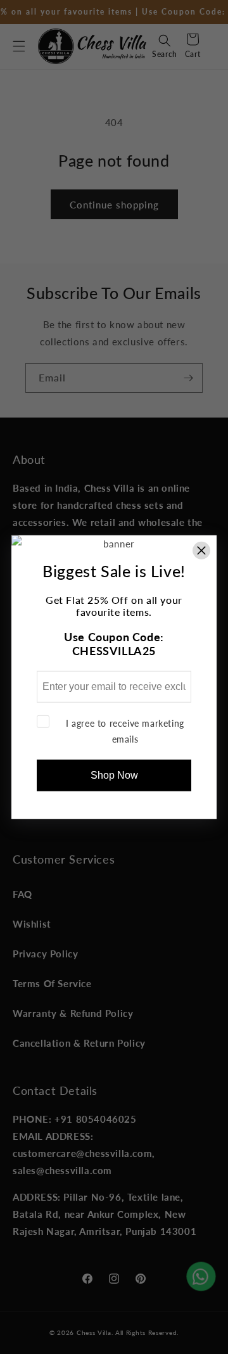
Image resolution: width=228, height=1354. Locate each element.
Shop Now (114, 775)
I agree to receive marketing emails (125, 730)
